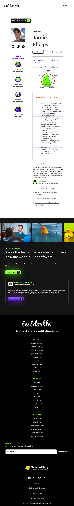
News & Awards (37, 404)
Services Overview (37, 343)
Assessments (37, 371)
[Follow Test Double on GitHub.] (34, 477)
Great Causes (37, 390)
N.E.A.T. (37, 407)
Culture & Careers (37, 386)
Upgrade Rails (37, 364)
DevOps (37, 361)
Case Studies (37, 419)
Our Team (37, 397)
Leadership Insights (37, 426)
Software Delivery (37, 347)
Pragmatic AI (37, 357)
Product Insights (37, 433)
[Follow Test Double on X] (44, 477)
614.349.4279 (37, 483)
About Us (37, 383)
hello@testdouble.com (37, 488)
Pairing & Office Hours (37, 436)
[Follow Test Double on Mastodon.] (39, 477)
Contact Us (37, 400)
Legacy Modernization (37, 354)
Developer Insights (37, 429)
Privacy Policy (37, 493)
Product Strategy (37, 350)
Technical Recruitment (37, 368)
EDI (37, 393)
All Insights (37, 422)
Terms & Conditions (37, 498)
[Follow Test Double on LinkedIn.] (29, 477)
